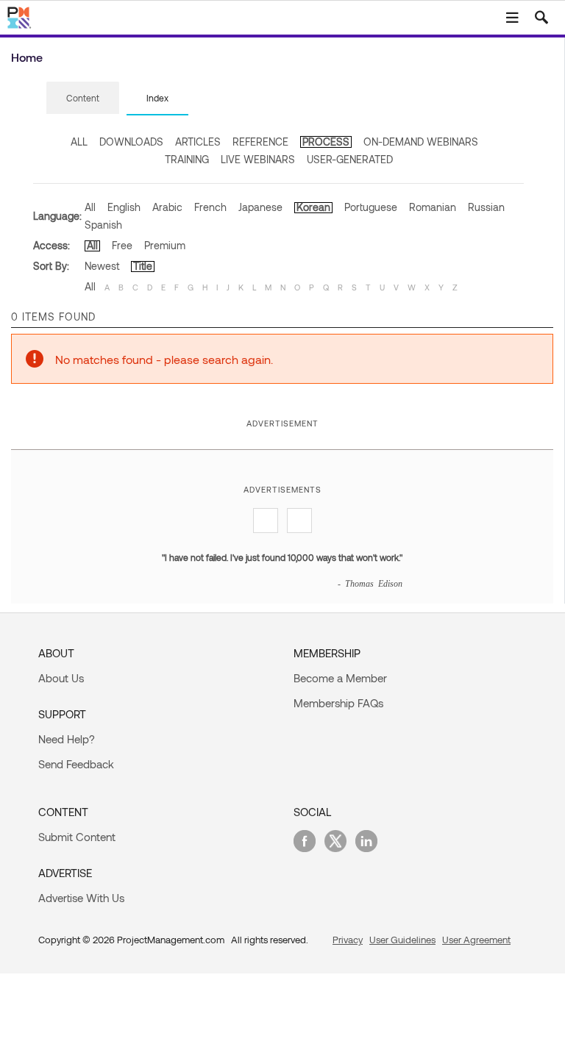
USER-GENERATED (350, 159)
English (124, 207)
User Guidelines (402, 939)
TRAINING (187, 159)
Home (27, 57)
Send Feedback (76, 764)
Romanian (432, 207)
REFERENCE (260, 141)
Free (122, 245)
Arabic (167, 207)
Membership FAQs (338, 702)
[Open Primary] (512, 17)
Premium (164, 245)
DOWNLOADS (131, 141)
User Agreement (476, 939)
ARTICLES (198, 141)
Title (142, 266)
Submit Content (77, 836)
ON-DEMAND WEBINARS (420, 141)
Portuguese (370, 207)
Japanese (260, 207)
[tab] (82, 98)
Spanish (103, 224)
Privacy (348, 939)
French (210, 207)
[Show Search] (541, 17)
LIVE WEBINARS (258, 159)
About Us (61, 677)
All (90, 207)
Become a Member (340, 677)
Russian (486, 207)
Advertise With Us (81, 897)
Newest (102, 266)
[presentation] (82, 98)
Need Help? (66, 739)
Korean (313, 207)
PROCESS (325, 141)
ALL (79, 141)
